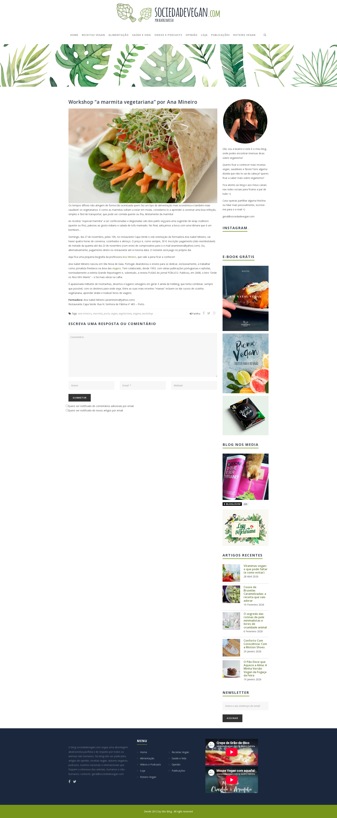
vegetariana (125, 313)
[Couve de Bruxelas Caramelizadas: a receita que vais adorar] (231, 594)
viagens (116, 268)
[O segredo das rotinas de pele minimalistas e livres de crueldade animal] (231, 621)
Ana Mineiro (129, 257)
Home (74, 35)
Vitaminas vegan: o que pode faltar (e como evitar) (255, 569)
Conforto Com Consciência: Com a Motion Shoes (255, 644)
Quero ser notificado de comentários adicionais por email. (101, 406)
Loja (204, 35)
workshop (147, 313)
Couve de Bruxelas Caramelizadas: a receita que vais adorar (255, 594)
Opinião (191, 35)
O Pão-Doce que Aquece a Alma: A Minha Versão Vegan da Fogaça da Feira (255, 668)
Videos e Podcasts (168, 35)
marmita (98, 313)
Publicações (220, 35)
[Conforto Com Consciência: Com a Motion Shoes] (231, 648)
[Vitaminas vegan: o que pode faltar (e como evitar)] (231, 573)
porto (107, 313)
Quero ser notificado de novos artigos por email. (95, 410)
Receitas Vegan (93, 35)
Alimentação (118, 35)
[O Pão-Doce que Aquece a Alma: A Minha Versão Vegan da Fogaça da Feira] (231, 669)
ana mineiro (85, 313)
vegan (114, 313)
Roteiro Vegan (244, 35)
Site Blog (167, 811)
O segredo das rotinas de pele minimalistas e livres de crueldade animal (255, 620)
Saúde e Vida (141, 35)
